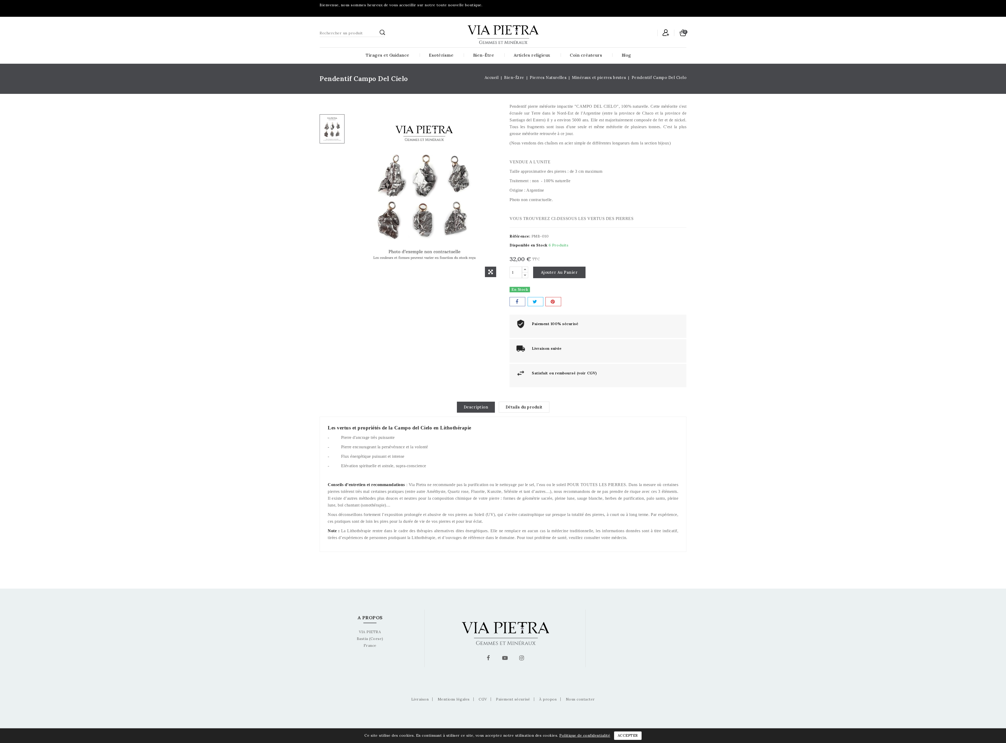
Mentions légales (454, 699)
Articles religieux (532, 55)
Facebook (489, 659)
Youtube (505, 659)
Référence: (520, 236)
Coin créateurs (586, 55)
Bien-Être (483, 55)
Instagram (522, 659)
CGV (483, 699)
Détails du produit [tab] (524, 407)
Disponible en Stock (529, 245)
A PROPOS (370, 618)
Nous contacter (580, 699)
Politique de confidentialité (584, 735)
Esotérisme (441, 55)
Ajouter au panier (559, 272)
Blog (626, 55)
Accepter (628, 735)
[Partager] (517, 301)
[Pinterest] (553, 301)
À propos (548, 699)
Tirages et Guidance (387, 55)
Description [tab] (476, 407)
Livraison (420, 699)
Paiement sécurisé (513, 699)
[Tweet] (535, 301)
